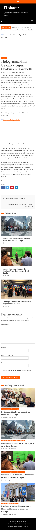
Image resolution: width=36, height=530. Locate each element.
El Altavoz (11, 8)
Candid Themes (23, 526)
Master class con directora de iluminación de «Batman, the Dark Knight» (16, 271)
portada (5, 180)
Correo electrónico (7, 355)
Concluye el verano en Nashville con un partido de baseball (17, 303)
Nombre (4, 347)
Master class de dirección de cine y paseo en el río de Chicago (16, 239)
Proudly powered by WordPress (15, 524)
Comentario (5, 324)
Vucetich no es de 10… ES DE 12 (15, 198)
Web (2, 363)
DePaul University (6, 409)
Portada (4, 58)
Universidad (15, 409)
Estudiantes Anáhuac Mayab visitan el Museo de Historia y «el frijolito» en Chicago (16, 509)
